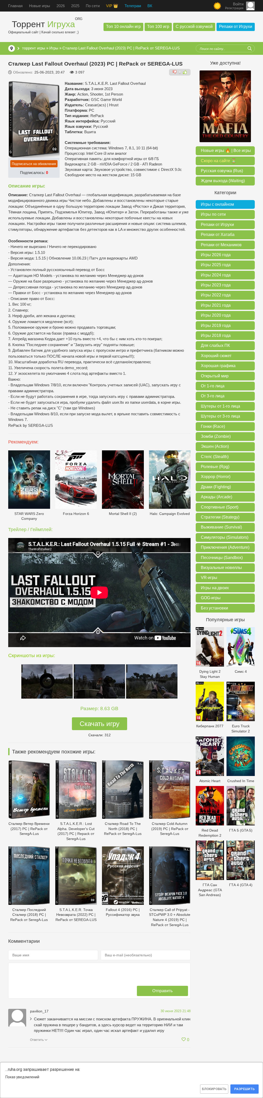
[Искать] (250, 48)
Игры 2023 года (216, 285)
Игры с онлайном (217, 204)
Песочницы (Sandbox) (222, 557)
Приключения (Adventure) (225, 547)
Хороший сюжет (216, 356)
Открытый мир (215, 376)
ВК (149, 6)
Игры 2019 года (216, 325)
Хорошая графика (218, 366)
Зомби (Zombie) (216, 436)
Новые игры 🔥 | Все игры (226, 150)
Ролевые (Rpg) (215, 466)
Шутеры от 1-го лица (220, 406)
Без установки (214, 608)
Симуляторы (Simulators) (224, 537)
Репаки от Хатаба (217, 234)
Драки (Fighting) (216, 487)
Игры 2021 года (216, 305)
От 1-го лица (212, 386)
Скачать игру (99, 724)
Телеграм (133, 6)
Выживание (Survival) (221, 527)
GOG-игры (211, 598)
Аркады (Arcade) (216, 497)
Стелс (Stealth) (215, 456)
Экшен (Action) (215, 446)
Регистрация (234, 8)
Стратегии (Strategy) (220, 517)
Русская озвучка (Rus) (222, 171)
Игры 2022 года (216, 295)
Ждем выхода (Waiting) (223, 181)
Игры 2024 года (216, 275)
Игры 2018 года (216, 335)
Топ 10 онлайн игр (123, 26)
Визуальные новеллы (221, 567)
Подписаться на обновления (34, 164)
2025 (75, 6)
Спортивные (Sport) (219, 507)
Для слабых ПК (215, 345)
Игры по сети (213, 214)
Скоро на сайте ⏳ (218, 161)
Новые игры (39, 6)
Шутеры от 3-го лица (220, 416)
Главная (15, 6)
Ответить (37, 1040)
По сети (93, 6)
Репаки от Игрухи (235, 26)
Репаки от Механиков (221, 245)
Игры (53, 48)
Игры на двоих (215, 588)
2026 (61, 6)
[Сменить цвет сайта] (217, 6)
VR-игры (209, 577)
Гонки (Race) (213, 426)
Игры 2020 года (216, 315)
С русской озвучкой (194, 26)
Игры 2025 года (216, 265)
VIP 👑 (112, 6)
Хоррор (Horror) (215, 476)
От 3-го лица (212, 396)
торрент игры (33, 48)
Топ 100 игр (158, 26)
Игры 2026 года (216, 255)
